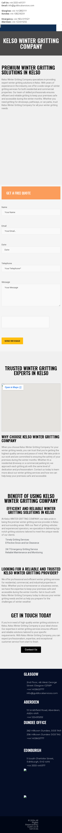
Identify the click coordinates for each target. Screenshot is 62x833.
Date (4, 245)
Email (4, 226)
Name (4, 207)
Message (6, 282)
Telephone (7, 263)
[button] (59, 27)
